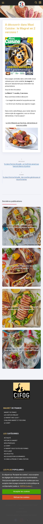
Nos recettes (8, 454)
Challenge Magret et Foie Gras (15, 420)
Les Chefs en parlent (11, 415)
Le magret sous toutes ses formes (16, 448)
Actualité (7, 438)
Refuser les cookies (21, 497)
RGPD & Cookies (25, 486)
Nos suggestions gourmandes (14, 456)
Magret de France (10, 412)
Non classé (8, 451)
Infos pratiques (9, 443)
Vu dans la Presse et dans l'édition (16, 459)
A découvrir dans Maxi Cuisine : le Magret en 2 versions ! (20, 28)
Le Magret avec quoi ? (11, 417)
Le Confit (7, 446)
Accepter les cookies (21, 491)
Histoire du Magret (10, 440)
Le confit (7, 423)
